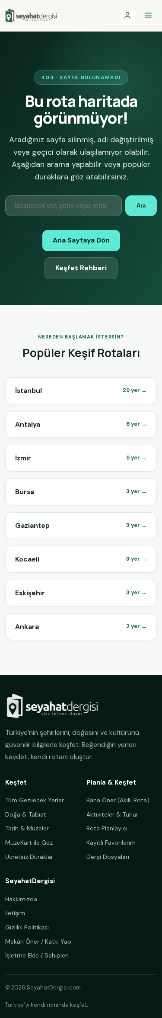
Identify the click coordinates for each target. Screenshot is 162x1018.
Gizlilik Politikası (27, 927)
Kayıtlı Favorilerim (111, 842)
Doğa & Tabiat (25, 814)
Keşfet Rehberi (81, 267)
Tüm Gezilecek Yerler (34, 800)
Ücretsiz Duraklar (29, 857)
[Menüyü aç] (148, 15)
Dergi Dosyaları (107, 857)
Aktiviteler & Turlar (112, 814)
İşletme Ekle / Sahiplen (37, 955)
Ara (141, 205)
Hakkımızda (21, 899)
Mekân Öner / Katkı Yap (38, 941)
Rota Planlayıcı (106, 828)
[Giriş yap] (127, 15)
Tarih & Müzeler (27, 828)
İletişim (15, 913)
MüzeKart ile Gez (29, 842)
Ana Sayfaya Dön (81, 240)
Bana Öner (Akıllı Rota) (117, 800)
